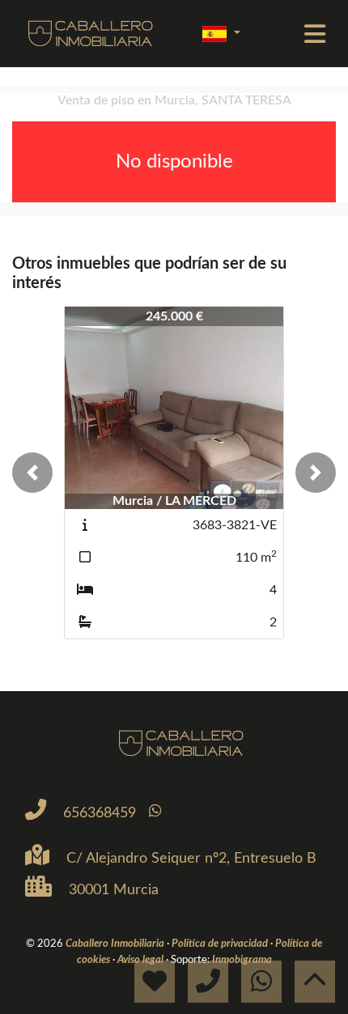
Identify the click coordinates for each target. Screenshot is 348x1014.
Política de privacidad (221, 943)
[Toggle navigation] (315, 34)
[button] (32, 472)
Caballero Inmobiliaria (116, 943)
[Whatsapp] (155, 811)
